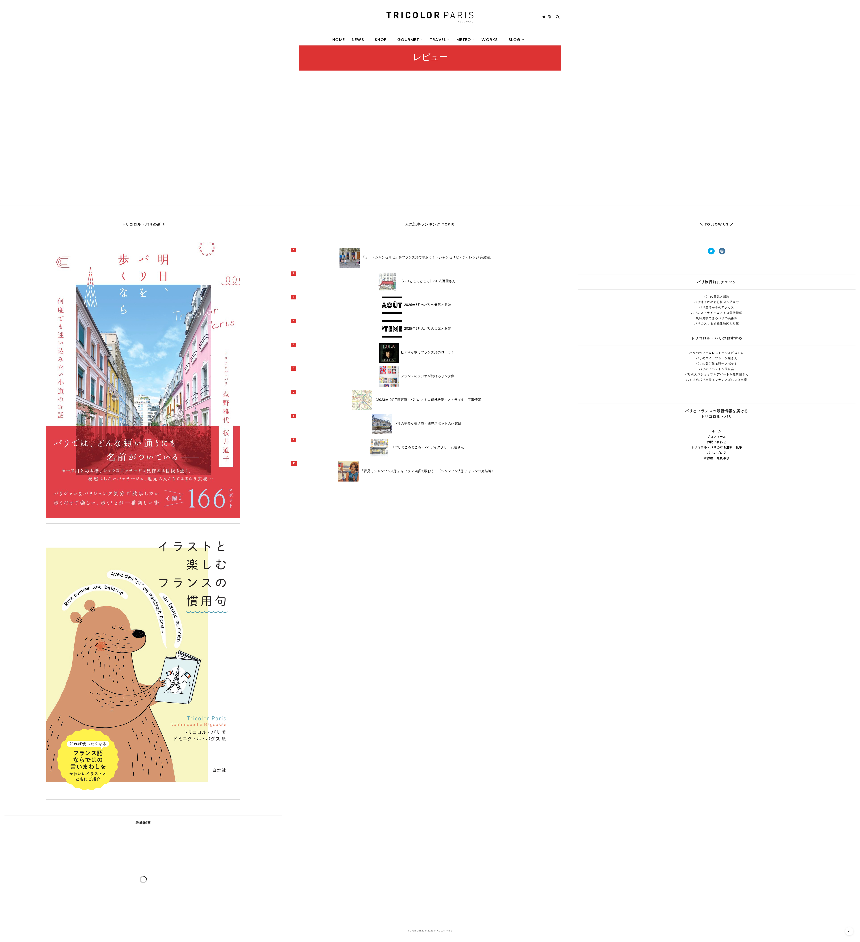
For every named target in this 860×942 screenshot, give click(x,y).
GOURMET (408, 39)
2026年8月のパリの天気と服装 (427, 305)
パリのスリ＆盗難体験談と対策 (716, 323)
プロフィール (716, 436)
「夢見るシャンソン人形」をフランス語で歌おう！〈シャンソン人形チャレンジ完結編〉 (427, 471)
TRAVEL (438, 39)
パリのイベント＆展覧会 (716, 369)
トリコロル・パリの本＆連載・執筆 (716, 447)
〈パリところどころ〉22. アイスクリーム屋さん (427, 448)
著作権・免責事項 (716, 458)
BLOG (514, 39)
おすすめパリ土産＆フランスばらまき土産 (716, 380)
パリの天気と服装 (716, 297)
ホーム (717, 431)
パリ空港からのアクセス (716, 307)
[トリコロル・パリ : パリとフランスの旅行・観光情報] (430, 17)
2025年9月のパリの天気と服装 (427, 329)
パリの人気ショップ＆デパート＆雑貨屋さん (717, 374)
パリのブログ (716, 453)
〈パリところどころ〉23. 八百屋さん (428, 282)
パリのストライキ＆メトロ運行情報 (716, 313)
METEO (463, 39)
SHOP (381, 39)
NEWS (358, 39)
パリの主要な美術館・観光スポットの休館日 (427, 424)
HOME (338, 39)
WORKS (490, 39)
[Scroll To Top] (849, 931)
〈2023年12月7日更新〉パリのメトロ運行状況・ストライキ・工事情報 (427, 400)
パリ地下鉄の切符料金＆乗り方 (716, 302)
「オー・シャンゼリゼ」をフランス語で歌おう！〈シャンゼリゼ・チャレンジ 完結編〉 (427, 258)
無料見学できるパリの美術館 (716, 318)
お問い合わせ (716, 442)
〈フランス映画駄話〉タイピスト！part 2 (339, 159)
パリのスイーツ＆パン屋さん (716, 358)
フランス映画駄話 (309, 148)
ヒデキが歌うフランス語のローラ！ (427, 353)
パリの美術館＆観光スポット (716, 363)
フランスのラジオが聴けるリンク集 (427, 376)
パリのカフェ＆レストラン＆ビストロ (716, 353)
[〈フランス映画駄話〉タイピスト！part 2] (339, 122)
